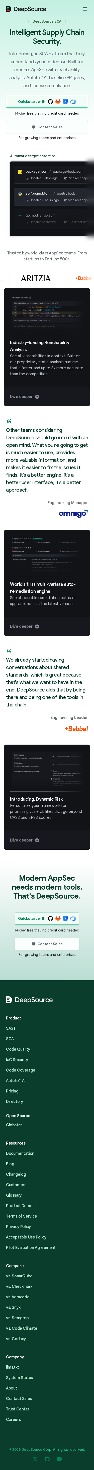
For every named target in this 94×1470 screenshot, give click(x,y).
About (11, 1388)
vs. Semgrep (17, 1317)
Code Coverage (20, 1070)
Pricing (12, 1091)
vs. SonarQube (19, 1276)
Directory (14, 1101)
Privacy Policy (18, 1226)
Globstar (14, 1125)
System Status (19, 1377)
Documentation (20, 1153)
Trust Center (17, 1409)
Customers (16, 1184)
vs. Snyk (13, 1307)
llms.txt (12, 1367)
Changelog (16, 1174)
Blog (10, 1163)
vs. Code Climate (21, 1328)
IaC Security (17, 1059)
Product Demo (19, 1205)
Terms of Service (21, 1216)
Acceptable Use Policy (26, 1237)
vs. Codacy (16, 1338)
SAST (11, 1028)
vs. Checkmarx (19, 1286)
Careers (13, 1419)
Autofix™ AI (16, 1080)
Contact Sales (19, 1398)
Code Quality (18, 1049)
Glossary (14, 1195)
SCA (10, 1038)
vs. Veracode (17, 1297)
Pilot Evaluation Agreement (31, 1247)
